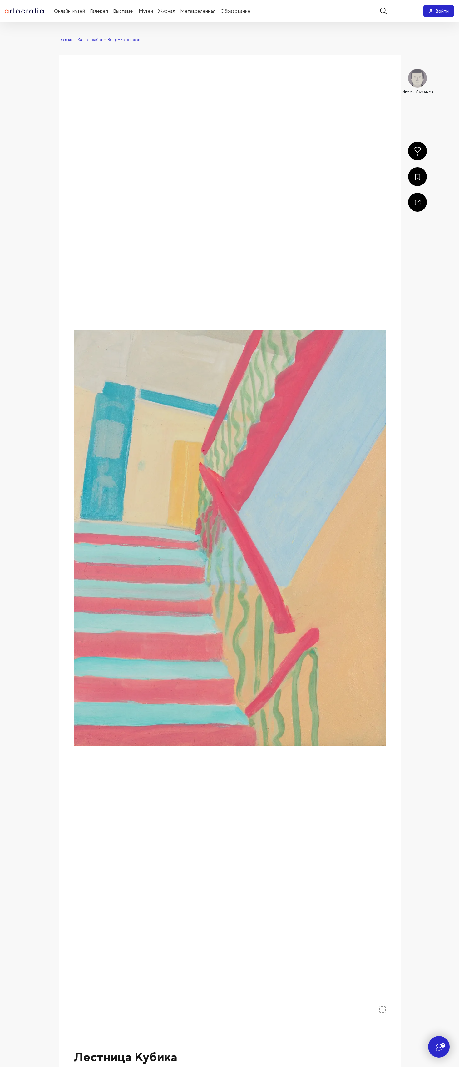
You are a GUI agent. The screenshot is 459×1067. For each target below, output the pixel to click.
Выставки (123, 10)
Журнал (166, 10)
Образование (235, 10)
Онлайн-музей (69, 10)
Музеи (146, 10)
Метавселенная (197, 10)
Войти (442, 10)
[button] (230, 537)
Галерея (99, 10)
